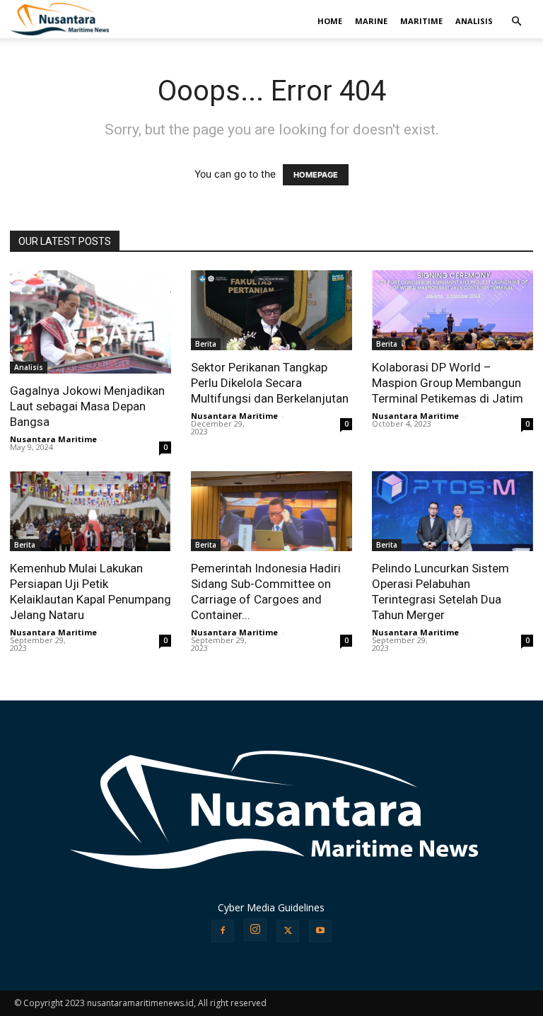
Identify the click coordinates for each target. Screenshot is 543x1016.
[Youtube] (320, 931)
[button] (516, 21)
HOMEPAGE (315, 175)
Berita (205, 344)
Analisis (28, 367)
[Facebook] (222, 931)
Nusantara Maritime (53, 439)
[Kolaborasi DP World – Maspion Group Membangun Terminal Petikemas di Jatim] (452, 310)
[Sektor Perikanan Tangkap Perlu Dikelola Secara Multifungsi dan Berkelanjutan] (271, 310)
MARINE (371, 21)
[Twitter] (287, 931)
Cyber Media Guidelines (271, 907)
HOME (329, 21)
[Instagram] (255, 929)
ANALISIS (474, 21)
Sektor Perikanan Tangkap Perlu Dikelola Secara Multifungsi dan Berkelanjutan (270, 382)
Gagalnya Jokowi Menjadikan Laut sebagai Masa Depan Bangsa (87, 406)
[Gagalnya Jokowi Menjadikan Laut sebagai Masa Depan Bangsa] (90, 322)
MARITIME (421, 21)
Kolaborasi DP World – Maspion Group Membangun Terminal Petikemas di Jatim (447, 382)
